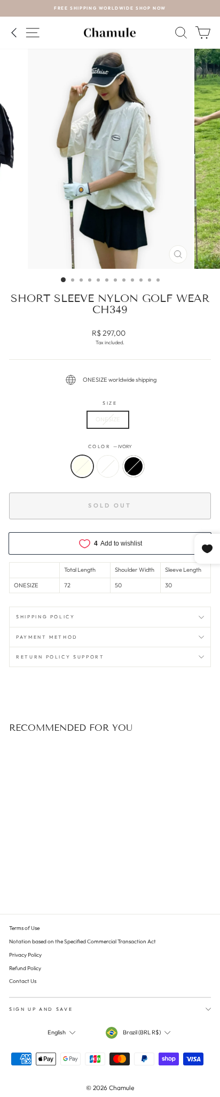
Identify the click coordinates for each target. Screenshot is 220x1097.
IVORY (82, 466)
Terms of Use (24, 928)
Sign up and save (41, 1009)
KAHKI (108, 466)
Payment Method (47, 637)
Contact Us (22, 981)
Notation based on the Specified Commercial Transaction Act (82, 941)
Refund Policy (25, 968)
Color (110, 446)
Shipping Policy (45, 616)
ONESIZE (108, 419)
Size (110, 403)
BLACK (133, 466)
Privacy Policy (25, 954)
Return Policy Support (60, 657)
